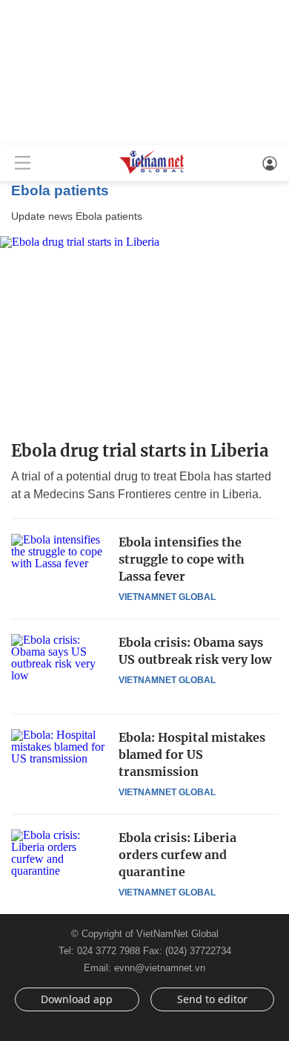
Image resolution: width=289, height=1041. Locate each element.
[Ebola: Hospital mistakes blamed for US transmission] (59, 761)
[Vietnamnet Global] (152, 172)
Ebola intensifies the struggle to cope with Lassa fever (182, 559)
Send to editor (212, 999)
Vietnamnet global (167, 597)
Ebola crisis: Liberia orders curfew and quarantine (177, 854)
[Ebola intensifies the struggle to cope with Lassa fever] (59, 566)
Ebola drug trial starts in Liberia (139, 450)
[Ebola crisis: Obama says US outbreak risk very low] (59, 666)
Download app (77, 999)
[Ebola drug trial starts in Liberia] (144, 332)
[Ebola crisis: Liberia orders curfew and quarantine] (59, 861)
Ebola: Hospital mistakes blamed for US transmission (192, 754)
